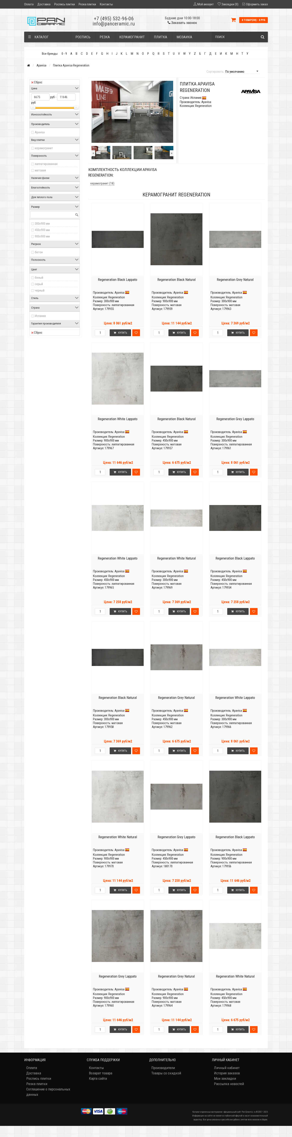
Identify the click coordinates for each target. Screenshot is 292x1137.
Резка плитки (87, 4)
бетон (39, 252)
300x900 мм (42, 223)
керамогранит (44, 148)
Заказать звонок (183, 23)
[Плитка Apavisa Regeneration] (100, 152)
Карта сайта (98, 1078)
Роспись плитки (64, 4)
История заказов (227, 1073)
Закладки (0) (229, 4)
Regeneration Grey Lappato (235, 419)
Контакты (106, 4)
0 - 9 (64, 54)
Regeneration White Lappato (117, 419)
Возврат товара (100, 1073)
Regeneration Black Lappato (117, 279)
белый (39, 278)
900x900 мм (42, 236)
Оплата (29, 4)
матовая (40, 170)
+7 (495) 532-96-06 (114, 19)
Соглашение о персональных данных (48, 1092)
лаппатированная (46, 164)
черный (39, 290)
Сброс (38, 82)
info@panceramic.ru (114, 24)
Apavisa (41, 65)
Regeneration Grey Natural (235, 279)
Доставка (43, 4)
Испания (40, 316)
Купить (122, 332)
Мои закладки (225, 1078)
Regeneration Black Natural (176, 279)
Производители (163, 1068)
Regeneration (116, 297)
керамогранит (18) (102, 183)
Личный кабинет (227, 1068)
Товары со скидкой (166, 1073)
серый (39, 284)
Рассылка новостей (229, 1084)
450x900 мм (42, 230)
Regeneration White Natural (176, 558)
